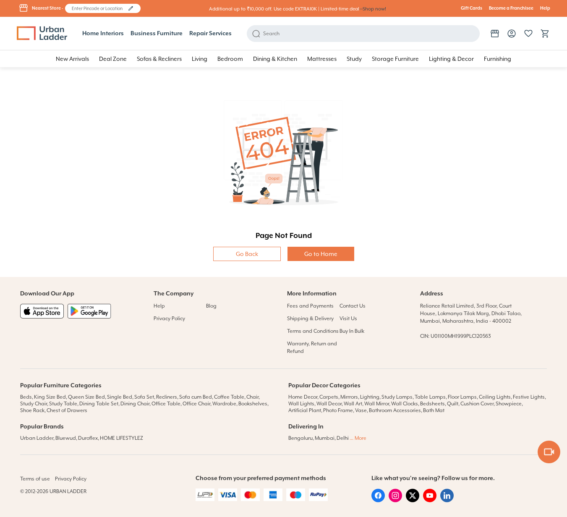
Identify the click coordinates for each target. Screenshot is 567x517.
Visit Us (348, 318)
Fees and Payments (310, 306)
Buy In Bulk (352, 331)
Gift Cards (471, 8)
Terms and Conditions (313, 331)
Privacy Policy (169, 318)
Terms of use (35, 479)
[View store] (495, 34)
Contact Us (353, 306)
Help (545, 8)
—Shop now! (372, 9)
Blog (211, 306)
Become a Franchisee (511, 8)
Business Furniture (157, 33)
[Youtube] (429, 500)
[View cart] (545, 34)
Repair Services (210, 33)
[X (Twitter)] (412, 500)
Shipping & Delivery (310, 318)
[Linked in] (447, 500)
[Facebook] (378, 500)
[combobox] (99, 8)
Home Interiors (103, 33)
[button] (131, 8)
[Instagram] (395, 500)
